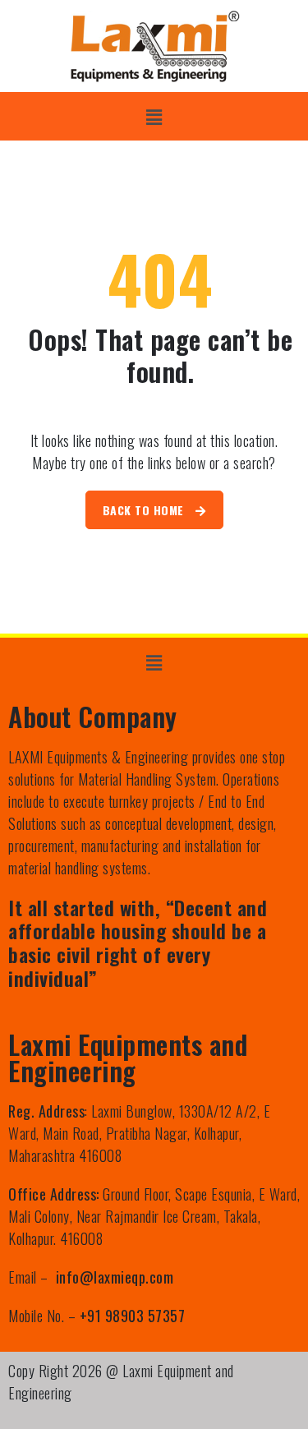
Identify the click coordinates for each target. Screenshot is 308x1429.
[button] (154, 116)
